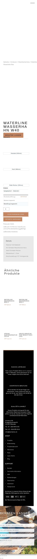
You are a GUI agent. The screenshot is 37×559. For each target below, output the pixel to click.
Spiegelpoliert (8, 191)
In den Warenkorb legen (15, 214)
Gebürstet (16, 191)
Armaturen (13, 62)
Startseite (6, 62)
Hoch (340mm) (16, 169)
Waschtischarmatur (24, 62)
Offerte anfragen (13, 219)
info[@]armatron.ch (11, 431)
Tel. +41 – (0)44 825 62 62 (12, 426)
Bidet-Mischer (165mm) (16, 185)
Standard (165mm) (16, 153)
